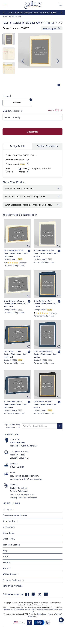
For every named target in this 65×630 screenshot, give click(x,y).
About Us (7, 568)
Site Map (7, 562)
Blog (5, 550)
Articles (6, 556)
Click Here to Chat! (19, 451)
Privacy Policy (36, 609)
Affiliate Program (10, 574)
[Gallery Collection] (33, 5)
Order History (9, 538)
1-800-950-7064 (17, 442)
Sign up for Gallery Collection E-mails (12, 426)
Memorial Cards (15, 16)
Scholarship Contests (12, 585)
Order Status (8, 532)
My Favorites (9, 526)
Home (5, 16)
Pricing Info (8, 509)
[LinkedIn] (46, 594)
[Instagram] (35, 594)
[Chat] (61, 619)
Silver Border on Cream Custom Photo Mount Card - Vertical (46, 253)
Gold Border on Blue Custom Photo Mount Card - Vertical (46, 303)
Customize (32, 131)
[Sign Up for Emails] (59, 426)
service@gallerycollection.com (24, 475)
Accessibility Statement (22, 609)
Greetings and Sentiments (15, 515)
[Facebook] (28, 594)
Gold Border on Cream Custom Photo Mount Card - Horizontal (16, 253)
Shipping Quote (10, 521)
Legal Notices (8, 609)
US (19, 622)
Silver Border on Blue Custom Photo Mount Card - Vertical (46, 354)
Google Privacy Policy (44, 614)
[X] (41, 594)
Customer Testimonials (13, 579)
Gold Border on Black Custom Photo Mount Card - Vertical (46, 404)
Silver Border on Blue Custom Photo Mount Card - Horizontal (16, 404)
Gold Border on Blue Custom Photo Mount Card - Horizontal (16, 354)
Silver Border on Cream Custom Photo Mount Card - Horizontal (16, 303)
